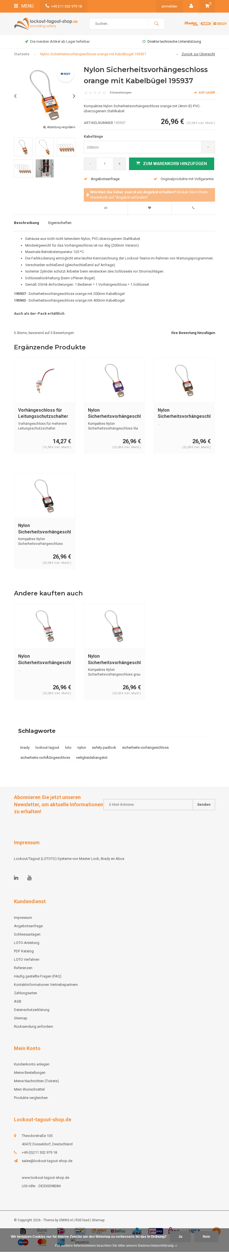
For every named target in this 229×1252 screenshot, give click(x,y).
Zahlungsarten (25, 993)
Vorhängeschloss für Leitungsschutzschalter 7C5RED (43, 413)
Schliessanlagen (27, 934)
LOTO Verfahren (26, 959)
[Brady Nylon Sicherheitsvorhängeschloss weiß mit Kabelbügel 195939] (44, 626)
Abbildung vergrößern (61, 127)
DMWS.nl (66, 1220)
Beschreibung (26, 223)
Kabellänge (93, 136)
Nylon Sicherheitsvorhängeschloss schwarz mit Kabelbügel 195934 (44, 529)
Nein (206, 1237)
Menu (27, 6)
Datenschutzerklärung (31, 1010)
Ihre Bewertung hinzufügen (193, 333)
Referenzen (23, 968)
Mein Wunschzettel (29, 1089)
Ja (180, 1237)
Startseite (21, 54)
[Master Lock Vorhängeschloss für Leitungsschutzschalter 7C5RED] (44, 380)
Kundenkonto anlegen (31, 1064)
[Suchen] (156, 23)
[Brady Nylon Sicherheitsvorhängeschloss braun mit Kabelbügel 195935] (184, 380)
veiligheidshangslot (92, 757)
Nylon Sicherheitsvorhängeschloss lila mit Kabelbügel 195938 (114, 413)
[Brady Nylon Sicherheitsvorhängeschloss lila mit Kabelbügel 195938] (114, 380)
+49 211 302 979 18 (66, 6)
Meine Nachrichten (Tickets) (36, 1081)
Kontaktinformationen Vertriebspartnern (46, 984)
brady (25, 747)
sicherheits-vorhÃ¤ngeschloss (45, 757)
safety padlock (104, 747)
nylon (81, 747)
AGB (17, 1001)
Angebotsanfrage (105, 179)
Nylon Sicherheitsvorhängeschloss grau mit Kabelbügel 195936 (114, 660)
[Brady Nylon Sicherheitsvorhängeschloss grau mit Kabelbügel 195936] (114, 626)
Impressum (23, 917)
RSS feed (82, 1220)
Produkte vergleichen (31, 1098)
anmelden (169, 6)
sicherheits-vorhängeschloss (145, 747)
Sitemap (20, 1018)
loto (68, 747)
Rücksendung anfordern (33, 1026)
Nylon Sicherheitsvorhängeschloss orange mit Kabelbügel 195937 (93, 54)
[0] (207, 6)
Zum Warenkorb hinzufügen (175, 163)
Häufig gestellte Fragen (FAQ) (37, 976)
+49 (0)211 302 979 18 (39, 1152)
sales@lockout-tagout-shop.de (47, 1161)
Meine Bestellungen (30, 1072)
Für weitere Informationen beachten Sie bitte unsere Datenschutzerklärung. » (116, 1246)
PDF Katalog (24, 951)
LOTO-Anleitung (26, 943)
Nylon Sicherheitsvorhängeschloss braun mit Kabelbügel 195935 (184, 413)
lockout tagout (47, 747)
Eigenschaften (59, 223)
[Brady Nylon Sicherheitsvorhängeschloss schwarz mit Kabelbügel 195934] (44, 496)
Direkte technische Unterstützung (174, 41)
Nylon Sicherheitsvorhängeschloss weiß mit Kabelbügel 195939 (44, 660)
